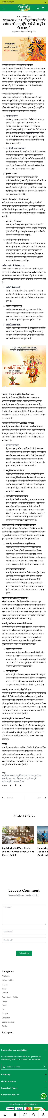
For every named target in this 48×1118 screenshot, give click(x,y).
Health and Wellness (24, 16)
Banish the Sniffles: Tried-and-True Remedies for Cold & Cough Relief (18, 851)
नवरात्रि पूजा (18, 779)
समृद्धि (34, 779)
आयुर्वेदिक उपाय (22, 776)
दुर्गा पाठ (38, 776)
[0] (24, 1114)
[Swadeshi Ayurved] (24, 7)
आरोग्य (31, 776)
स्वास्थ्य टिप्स (19, 781)
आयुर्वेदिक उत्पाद (8, 776)
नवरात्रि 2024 (7, 779)
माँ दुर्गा (27, 779)
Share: (4, 785)
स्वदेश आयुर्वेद (7, 781)
